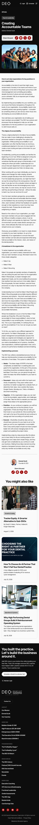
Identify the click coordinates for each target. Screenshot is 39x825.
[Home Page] (6, 3)
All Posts (4, 12)
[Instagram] (7, 809)
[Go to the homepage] (12, 693)
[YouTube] (12, 809)
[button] (36, 3)
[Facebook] (3, 809)
